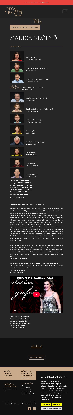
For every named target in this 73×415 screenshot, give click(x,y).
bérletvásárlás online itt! (36, 2)
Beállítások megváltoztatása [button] (52, 408)
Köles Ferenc (31, 71)
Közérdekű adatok (27, 373)
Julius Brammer (24, 183)
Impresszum (8, 376)
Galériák (7, 371)
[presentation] (17, 56)
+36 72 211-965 (26, 388)
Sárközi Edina (31, 155)
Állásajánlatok (26, 371)
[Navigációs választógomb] (65, 11)
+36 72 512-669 (26, 390)
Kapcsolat (7, 373)
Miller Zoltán (27, 89)
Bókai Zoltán (23, 192)
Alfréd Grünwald (24, 185)
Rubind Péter (31, 177)
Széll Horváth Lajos (34, 122)
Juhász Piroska (19, 326)
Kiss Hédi (27, 323)
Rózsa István (24, 317)
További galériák (37, 358)
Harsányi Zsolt (27, 187)
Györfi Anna (31, 133)
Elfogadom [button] (46, 404)
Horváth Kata (25, 319)
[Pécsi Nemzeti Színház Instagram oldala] (29, 408)
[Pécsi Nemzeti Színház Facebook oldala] (34, 408)
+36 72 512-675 (26, 392)
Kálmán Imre (24, 180)
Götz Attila (30, 100)
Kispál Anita (23, 321)
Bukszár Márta (32, 111)
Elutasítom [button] (56, 404)
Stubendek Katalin (33, 60)
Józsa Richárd (32, 81)
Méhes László (22, 194)
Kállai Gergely (32, 166)
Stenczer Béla (31, 144)
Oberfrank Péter (24, 190)
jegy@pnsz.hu (30, 394)
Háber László (20, 328)
